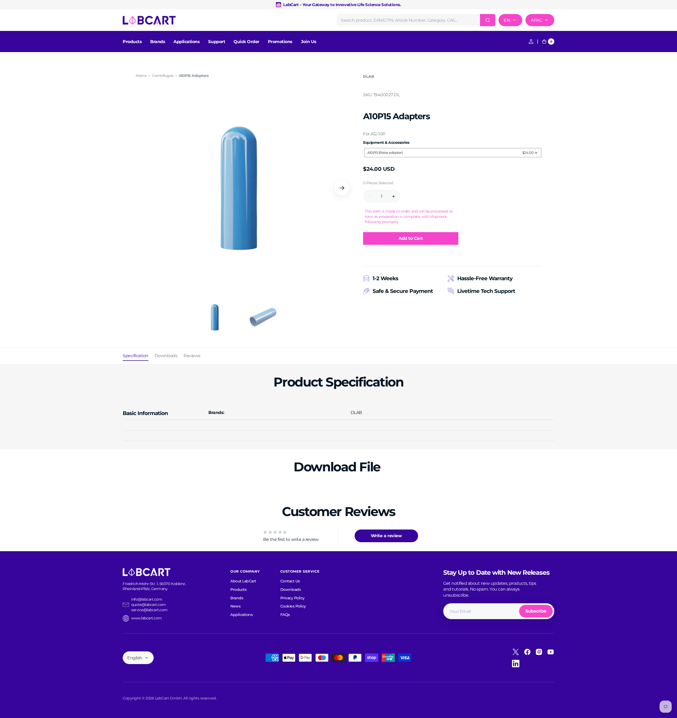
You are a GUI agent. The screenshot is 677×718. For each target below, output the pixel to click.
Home (141, 75)
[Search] (487, 20)
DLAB (368, 76)
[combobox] (416, 20)
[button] (531, 41)
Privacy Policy (292, 598)
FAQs (285, 614)
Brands (236, 598)
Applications (241, 614)
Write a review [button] (386, 535)
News (235, 606)
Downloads (290, 589)
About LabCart (243, 581)
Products (238, 589)
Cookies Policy (293, 606)
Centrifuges (162, 75)
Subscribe (535, 611)
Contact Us (290, 581)
